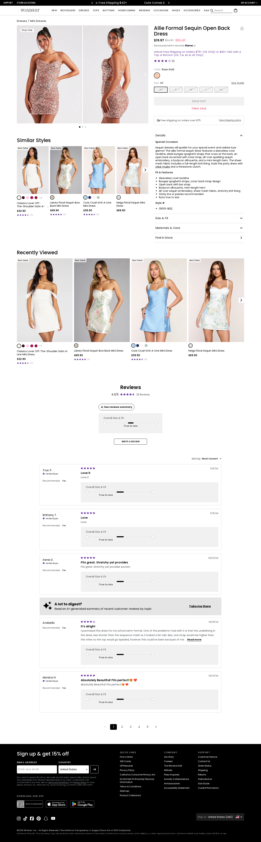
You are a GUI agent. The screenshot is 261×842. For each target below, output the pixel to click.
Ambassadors (172, 783)
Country (64, 762)
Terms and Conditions (58, 782)
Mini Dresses (38, 21)
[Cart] (235, 10)
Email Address (27, 762)
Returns (202, 774)
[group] (49, 74)
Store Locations (26, 2)
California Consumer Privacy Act (137, 774)
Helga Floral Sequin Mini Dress (130, 204)
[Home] (30, 10)
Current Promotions (208, 787)
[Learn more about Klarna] (194, 45)
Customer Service (207, 756)
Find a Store (126, 756)
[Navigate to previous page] (105, 727)
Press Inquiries (171, 774)
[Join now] (94, 769)
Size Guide (237, 83)
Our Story (169, 756)
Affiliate (168, 770)
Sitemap (124, 790)
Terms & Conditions (130, 786)
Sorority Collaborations (176, 779)
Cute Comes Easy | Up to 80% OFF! (126, 3)
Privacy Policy (80, 782)
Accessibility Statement (176, 787)
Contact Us (204, 761)
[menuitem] (54, 10)
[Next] (168, 3)
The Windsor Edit (173, 765)
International (205, 779)
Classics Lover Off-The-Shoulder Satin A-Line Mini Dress (31, 205)
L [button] (206, 89)
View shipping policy (230, 120)
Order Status (204, 765)
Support (8, 2)
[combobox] (206, 459)
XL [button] (221, 89)
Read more (194, 639)
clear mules (162, 167)
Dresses (22, 21)
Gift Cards (125, 761)
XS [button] (160, 89)
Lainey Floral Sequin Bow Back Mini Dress (65, 204)
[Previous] (92, 3)
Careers (168, 761)
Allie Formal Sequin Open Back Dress (192, 31)
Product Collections (130, 795)
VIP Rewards (126, 765)
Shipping (203, 770)
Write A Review (131, 441)
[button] (19, 197)
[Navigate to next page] (156, 727)
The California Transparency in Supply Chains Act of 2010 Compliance (95, 830)
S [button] (175, 89)
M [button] (191, 89)
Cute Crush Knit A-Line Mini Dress (97, 204)
